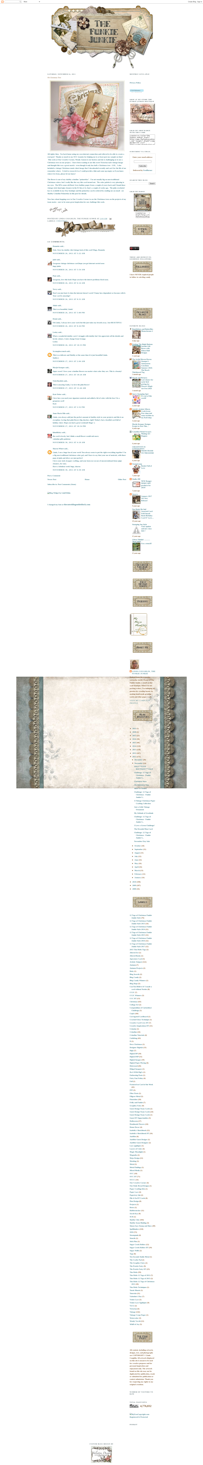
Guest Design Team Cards (140, 1109)
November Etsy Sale (142, 841)
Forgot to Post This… (140, 426)
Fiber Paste (134, 1093)
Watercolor (134, 1318)
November (139, 763)
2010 (134, 882)
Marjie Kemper (59, 367)
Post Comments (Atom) (67, 484)
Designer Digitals (136, 1047)
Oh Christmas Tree (54, 78)
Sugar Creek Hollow (137, 1244)
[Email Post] (110, 219)
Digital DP (134, 1054)
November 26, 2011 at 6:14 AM (69, 283)
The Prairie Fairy (136, 1266)
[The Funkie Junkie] (142, 123)
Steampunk (134, 1235)
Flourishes (134, 1099)
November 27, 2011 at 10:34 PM (69, 426)
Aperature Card (136, 959)
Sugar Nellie (134, 1251)
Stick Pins (133, 1241)
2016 (134, 739)
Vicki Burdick (58, 381)
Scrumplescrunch (59, 351)
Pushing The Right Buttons (142, 344)
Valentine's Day (136, 1296)
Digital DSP (134, 1057)
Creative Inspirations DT (139, 1026)
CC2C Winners (135, 995)
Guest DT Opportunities (139, 1118)
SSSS (131, 1232)
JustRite (133, 1136)
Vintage (133, 1312)
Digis (132, 1050)
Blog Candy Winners (138, 980)
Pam (54, 276)
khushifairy (57, 432)
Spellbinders (134, 1229)
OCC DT (133, 1177)
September (139, 849)
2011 (134, 757)
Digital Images (135, 1060)
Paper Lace (134, 1192)
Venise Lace (134, 1300)
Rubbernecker (135, 1210)
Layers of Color (136, 1149)
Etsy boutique (70, 191)
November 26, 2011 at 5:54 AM (69, 270)
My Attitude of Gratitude (143, 813)
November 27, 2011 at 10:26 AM (69, 375)
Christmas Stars (140, 781)
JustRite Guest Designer (139, 1143)
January (138, 877)
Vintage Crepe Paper (138, 1315)
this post (75, 194)
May (137, 863)
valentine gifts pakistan (61, 439)
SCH (131, 1217)
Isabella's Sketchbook (138, 1130)
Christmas (61, 221)
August (137, 853)
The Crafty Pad (136, 1260)
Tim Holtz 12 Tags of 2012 (140, 1275)
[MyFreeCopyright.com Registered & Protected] (143, 1417)
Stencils (132, 1238)
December (139, 760)
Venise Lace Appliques (138, 1303)
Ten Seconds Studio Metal (139, 1257)
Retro (132, 1207)
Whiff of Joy (134, 1324)
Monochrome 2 (147, 331)
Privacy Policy (135, 83)
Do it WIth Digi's (136, 1072)
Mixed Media (135, 1170)
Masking (133, 1161)
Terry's (135, 494)
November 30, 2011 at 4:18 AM (69, 442)
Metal (132, 1164)
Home (87, 479)
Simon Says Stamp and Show (141, 1226)
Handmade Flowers (137, 1124)
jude (54, 260)
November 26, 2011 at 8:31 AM (69, 299)
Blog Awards (134, 974)
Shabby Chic (134, 1220)
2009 (134, 885)
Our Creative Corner (66, 160)
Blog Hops (134, 984)
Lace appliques (135, 1146)
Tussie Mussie (135, 1290)
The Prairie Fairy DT (138, 1269)
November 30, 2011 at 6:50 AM (69, 470)
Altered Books (135, 956)
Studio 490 (136, 479)
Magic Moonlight (136, 1152)
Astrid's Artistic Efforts (141, 409)
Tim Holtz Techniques (138, 1287)
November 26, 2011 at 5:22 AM (69, 253)
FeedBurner (147, 170)
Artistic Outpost (136, 962)
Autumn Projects (136, 968)
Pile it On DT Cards (137, 1198)
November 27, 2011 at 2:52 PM (69, 407)
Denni (55, 319)
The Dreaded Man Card (143, 829)
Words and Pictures (139, 378)
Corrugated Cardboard (139, 1017)
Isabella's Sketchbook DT (139, 1133)
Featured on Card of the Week (141, 1084)
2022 (134, 728)
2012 (134, 753)
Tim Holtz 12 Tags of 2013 (140, 1278)
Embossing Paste (136, 1075)
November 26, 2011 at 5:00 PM (69, 313)
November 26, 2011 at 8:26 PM (69, 326)
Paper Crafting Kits (137, 1189)
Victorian (133, 1309)
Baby (132, 971)
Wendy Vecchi (135, 1321)
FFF (131, 1090)
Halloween (134, 1121)
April (137, 867)
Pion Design (134, 1201)
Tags (131, 1254)
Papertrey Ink (135, 1195)
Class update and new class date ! (146, 529)
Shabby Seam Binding (138, 1223)
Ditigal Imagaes (136, 1069)
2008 (134, 889)
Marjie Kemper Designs (141, 424)
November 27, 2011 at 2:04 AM (69, 361)
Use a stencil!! (146, 543)
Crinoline (133, 1032)
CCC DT (133, 998)
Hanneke (56, 246)
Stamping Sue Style (139, 524)
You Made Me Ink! (139, 509)
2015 (134, 743)
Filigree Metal (135, 1096)
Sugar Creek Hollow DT (139, 1247)
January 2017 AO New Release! (146, 498)
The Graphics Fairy (137, 1263)
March (137, 870)
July (136, 856)
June (137, 860)
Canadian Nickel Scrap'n (141, 432)
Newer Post (51, 479)
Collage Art (134, 1005)
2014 (134, 746)
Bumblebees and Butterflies (142, 329)
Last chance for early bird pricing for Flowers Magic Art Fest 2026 (147, 384)
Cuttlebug (133, 1038)
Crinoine (133, 1029)
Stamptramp (137, 464)
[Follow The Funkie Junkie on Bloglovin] (137, 92)
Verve (132, 1306)
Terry (55, 289)
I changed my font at (68, 505)
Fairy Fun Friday (136, 1078)
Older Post (122, 479)
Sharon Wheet (58, 449)
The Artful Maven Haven (141, 359)
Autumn (133, 965)
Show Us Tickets (140, 788)
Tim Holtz (134, 1272)
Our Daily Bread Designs (139, 1186)
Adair (55, 305)
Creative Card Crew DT (139, 1023)
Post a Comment (53, 476)
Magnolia (133, 1155)
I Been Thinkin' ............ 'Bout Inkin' (141, 540)
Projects (133, 1204)
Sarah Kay (134, 1214)
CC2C (132, 992)
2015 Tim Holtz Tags (138, 950)
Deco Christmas (136, 1044)
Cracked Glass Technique (139, 1020)
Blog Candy (134, 977)
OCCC (132, 1180)
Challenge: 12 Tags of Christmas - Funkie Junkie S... (142, 775)
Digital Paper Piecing (138, 1063)
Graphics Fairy (135, 1106)
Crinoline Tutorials (137, 1035)
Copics (132, 1013)
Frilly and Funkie (136, 1102)
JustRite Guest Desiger (138, 1139)
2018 (134, 732)
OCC (132, 1173)
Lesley (55, 332)
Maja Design (134, 1158)
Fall (131, 1081)
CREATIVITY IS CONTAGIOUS (138, 448)
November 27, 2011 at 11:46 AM (69, 388)
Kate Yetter (57, 394)
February (138, 874)
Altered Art (134, 953)
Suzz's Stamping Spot (140, 394)
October (138, 846)
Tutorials (133, 1293)
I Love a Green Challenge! (144, 825)
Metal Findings (135, 1167)
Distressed (134, 1066)
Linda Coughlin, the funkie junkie (143, 672)
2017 (134, 735)
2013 (134, 750)
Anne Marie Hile (59, 413)
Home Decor (135, 1127)
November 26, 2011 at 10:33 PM (69, 345)
